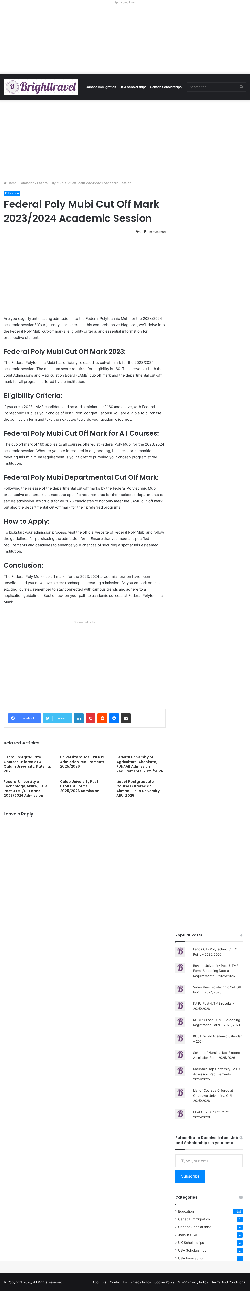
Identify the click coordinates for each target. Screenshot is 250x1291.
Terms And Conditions (228, 1282)
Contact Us (118, 1282)
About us (99, 1282)
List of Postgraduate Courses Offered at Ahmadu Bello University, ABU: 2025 (138, 788)
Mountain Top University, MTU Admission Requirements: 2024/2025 (216, 1074)
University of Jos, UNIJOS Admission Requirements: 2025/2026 (83, 762)
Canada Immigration (101, 87)
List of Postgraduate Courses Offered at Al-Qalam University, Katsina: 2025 (27, 764)
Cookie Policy (164, 1282)
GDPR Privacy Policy (193, 1282)
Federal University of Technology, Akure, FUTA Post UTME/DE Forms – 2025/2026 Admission (26, 788)
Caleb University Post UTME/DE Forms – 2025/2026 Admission (79, 786)
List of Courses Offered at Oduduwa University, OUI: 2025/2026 (213, 1095)
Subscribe (190, 1176)
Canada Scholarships (166, 87)
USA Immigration (191, 1258)
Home (12, 183)
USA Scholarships (133, 87)
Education (26, 183)
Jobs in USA (187, 1235)
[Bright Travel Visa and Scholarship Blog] (41, 87)
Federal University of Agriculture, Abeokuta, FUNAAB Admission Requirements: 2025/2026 (139, 764)
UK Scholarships (191, 1243)
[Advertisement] (125, 40)
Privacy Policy (140, 1282)
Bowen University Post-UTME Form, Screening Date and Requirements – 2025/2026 (216, 971)
